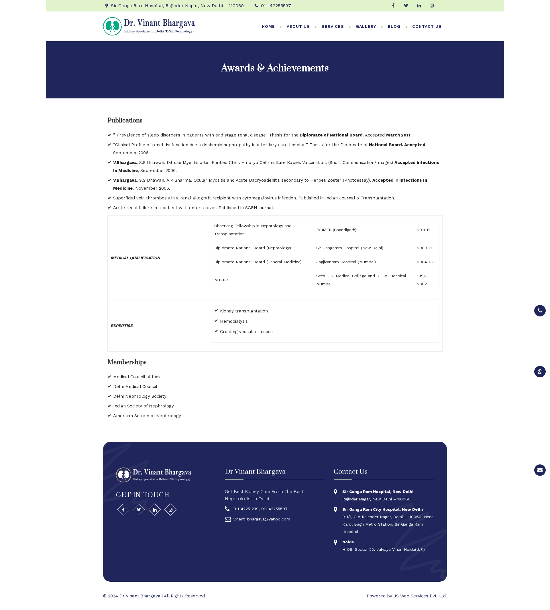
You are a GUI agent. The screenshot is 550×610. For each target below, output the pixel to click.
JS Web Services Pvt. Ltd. (420, 596)
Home (268, 26)
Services (333, 26)
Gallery (366, 26)
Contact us (427, 26)
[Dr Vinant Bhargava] (149, 26)
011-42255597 (276, 5)
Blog (394, 26)
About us (298, 26)
